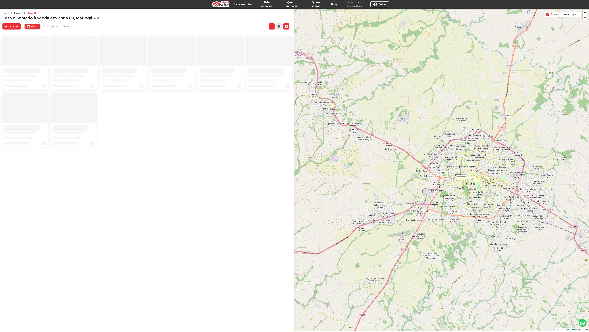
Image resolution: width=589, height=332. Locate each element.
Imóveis (18, 13)
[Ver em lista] (279, 26)
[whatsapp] (582, 323)
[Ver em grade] (272, 26)
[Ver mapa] (286, 26)
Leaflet (558, 329)
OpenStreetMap (571, 329)
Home (5, 13)
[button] (585, 12)
